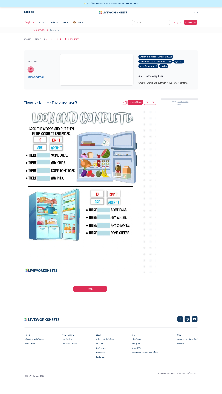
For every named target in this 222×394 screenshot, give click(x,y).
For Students (101, 352)
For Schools (100, 357)
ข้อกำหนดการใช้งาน (166, 373)
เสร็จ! (90, 289)
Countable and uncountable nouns (155, 61)
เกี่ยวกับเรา (136, 339)
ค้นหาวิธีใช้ (136, 348)
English (163, 66)
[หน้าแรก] (113, 12)
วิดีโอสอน (100, 344)
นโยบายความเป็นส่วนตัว (187, 373)
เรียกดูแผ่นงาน (30, 344)
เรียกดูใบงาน (29, 22)
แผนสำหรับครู (67, 339)
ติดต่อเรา (180, 344)
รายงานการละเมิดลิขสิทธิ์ (187, 339)
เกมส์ (79, 22)
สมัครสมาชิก (190, 22)
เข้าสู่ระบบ (178, 22)
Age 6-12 (179, 61)
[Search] (135, 22)
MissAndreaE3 (37, 77)
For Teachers (101, 348)
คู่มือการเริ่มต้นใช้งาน (105, 339)
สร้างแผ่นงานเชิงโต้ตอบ (34, 339)
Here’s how (133, 3)
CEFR (64, 22)
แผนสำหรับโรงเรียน (70, 344)
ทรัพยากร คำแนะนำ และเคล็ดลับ (145, 352)
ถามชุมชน (136, 344)
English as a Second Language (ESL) (156, 57)
